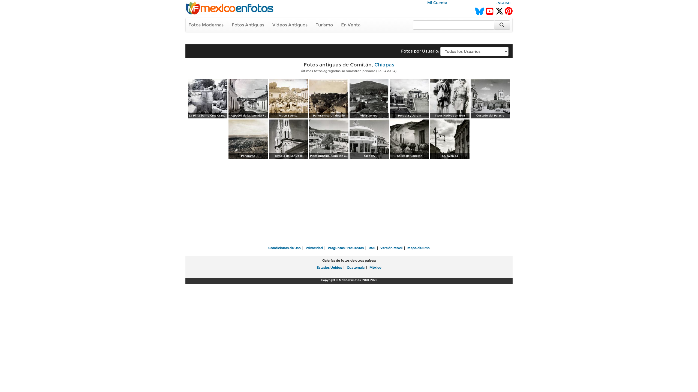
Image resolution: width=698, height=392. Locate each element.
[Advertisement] (349, 203)
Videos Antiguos (290, 24)
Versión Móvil (391, 248)
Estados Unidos (329, 267)
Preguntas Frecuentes (346, 248)
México (375, 267)
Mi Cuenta (437, 2)
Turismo (324, 24)
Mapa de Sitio (418, 248)
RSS (372, 248)
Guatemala (356, 267)
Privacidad (314, 248)
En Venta (350, 24)
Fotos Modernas (206, 24)
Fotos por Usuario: (420, 51)
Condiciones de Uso (284, 248)
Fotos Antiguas (248, 24)
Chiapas (384, 65)
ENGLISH (502, 3)
